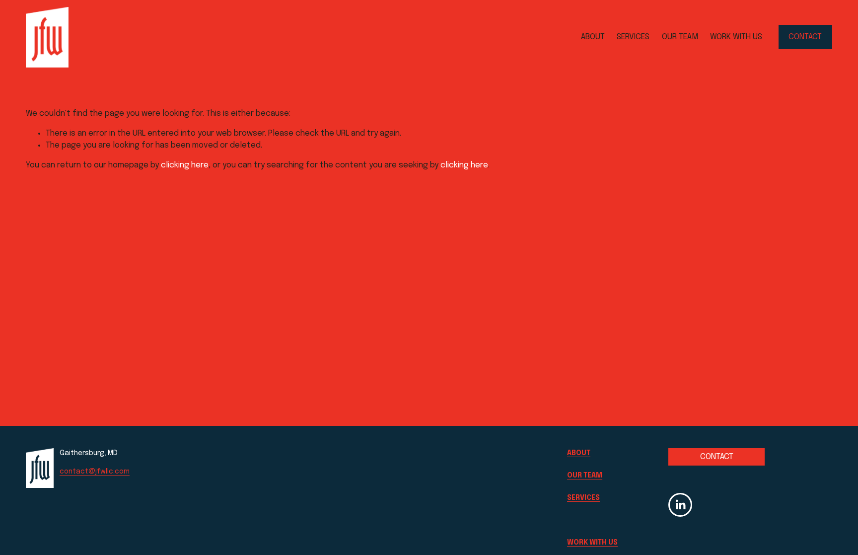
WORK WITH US (736, 37)
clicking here (185, 165)
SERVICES (633, 37)
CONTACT (805, 37)
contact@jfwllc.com (95, 471)
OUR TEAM (680, 37)
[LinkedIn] (680, 505)
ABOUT (593, 37)
